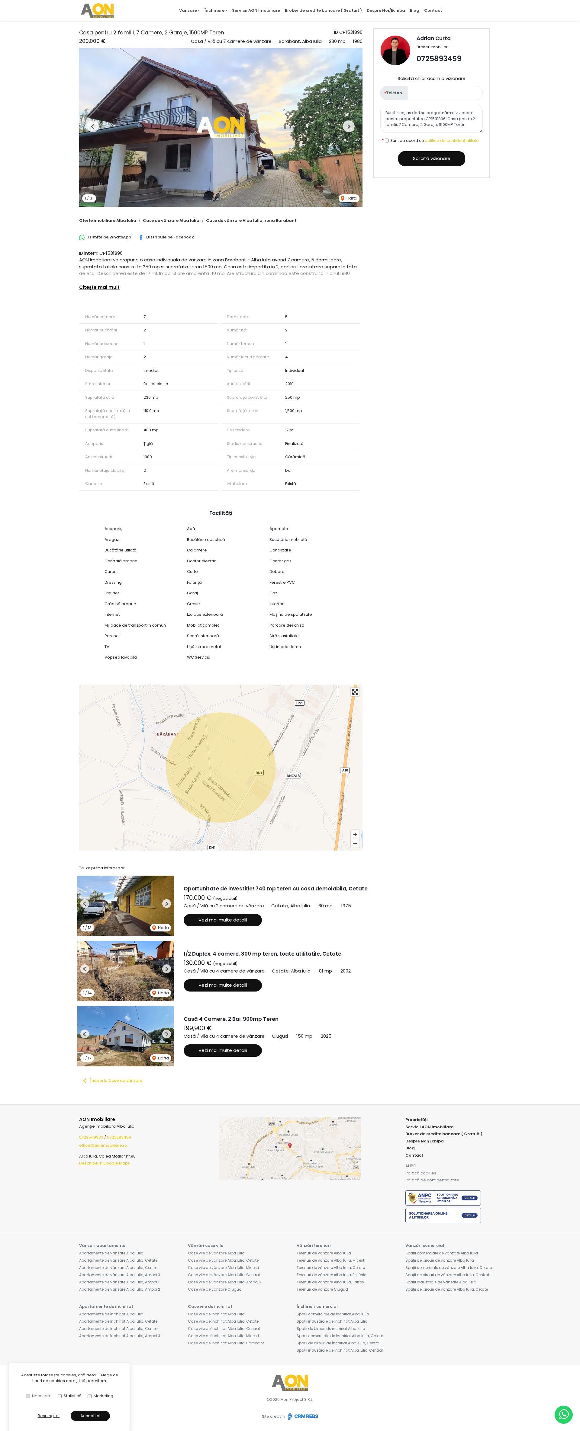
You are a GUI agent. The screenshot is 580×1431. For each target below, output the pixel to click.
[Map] (220, 768)
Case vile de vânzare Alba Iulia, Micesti (223, 1267)
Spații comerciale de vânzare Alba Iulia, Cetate (448, 1267)
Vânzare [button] (188, 10)
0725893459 (439, 59)
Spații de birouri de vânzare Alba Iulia (439, 1260)
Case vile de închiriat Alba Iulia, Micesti (223, 1335)
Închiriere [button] (214, 10)
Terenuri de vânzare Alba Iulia (324, 1253)
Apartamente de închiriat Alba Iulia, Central (119, 1328)
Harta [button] (351, 198)
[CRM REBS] (302, 1416)
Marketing (103, 1396)
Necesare (42, 1396)
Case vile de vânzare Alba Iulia (216, 1253)
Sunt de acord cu (434, 140)
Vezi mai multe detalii (222, 920)
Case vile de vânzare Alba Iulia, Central (224, 1274)
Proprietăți (416, 1120)
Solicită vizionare (431, 158)
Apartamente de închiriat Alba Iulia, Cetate (118, 1321)
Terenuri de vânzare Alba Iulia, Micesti (331, 1260)
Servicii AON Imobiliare (256, 10)
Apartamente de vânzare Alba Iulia (111, 1253)
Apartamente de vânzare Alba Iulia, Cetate (118, 1260)
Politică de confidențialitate (432, 1180)
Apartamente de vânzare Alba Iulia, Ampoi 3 (119, 1274)
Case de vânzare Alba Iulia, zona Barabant (251, 220)
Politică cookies (420, 1173)
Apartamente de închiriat (106, 1306)
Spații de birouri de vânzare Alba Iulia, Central (447, 1274)
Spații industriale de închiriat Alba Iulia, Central (340, 1350)
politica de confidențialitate (452, 140)
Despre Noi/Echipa (386, 10)
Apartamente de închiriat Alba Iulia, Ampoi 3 (119, 1335)
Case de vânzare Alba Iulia (171, 220)
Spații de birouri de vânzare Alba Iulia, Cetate (446, 1289)
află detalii (88, 1375)
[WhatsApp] (564, 1415)
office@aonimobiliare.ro (103, 1145)
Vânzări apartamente (102, 1245)
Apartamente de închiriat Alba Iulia (111, 1314)
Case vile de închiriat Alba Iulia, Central (224, 1328)
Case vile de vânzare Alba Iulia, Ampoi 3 (224, 1282)
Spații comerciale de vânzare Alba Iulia (441, 1253)
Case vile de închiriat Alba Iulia (216, 1314)
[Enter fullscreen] (355, 692)
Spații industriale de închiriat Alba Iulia (332, 1321)
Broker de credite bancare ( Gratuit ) (323, 10)
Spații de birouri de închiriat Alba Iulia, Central (338, 1343)
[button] (93, 126)
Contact (433, 10)
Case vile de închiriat (210, 1306)
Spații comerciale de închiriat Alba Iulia (333, 1314)
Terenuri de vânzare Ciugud (322, 1289)
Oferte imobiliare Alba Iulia (107, 220)
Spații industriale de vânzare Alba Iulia (440, 1282)
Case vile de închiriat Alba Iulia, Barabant (226, 1343)
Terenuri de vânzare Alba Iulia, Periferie (331, 1274)
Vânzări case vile (205, 1245)
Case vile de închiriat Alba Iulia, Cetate (223, 1321)
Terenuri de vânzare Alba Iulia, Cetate (331, 1267)
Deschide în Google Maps (104, 1163)
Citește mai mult (99, 287)
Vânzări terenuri (314, 1245)
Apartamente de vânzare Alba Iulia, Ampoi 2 (119, 1289)
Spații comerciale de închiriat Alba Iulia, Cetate (340, 1335)
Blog (414, 10)
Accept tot (90, 1416)
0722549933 (91, 1137)
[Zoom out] (355, 843)
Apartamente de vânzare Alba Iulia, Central (119, 1267)
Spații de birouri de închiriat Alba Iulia (331, 1328)
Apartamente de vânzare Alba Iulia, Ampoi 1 (119, 1282)
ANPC (410, 1166)
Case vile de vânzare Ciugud (215, 1289)
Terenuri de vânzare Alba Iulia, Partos (330, 1282)
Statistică (73, 1396)
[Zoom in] (355, 834)
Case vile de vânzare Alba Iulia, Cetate (223, 1260)
